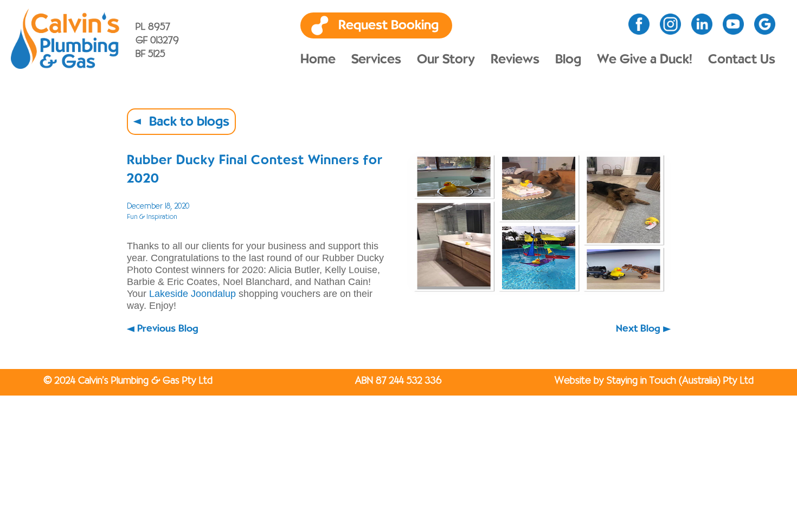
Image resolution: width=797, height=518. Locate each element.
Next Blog (638, 329)
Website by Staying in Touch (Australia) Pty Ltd (654, 381)
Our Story (446, 60)
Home (318, 60)
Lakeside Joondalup (192, 293)
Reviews (515, 60)
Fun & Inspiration (152, 217)
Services (376, 60)
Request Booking (388, 25)
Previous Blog (167, 329)
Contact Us (741, 60)
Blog (568, 60)
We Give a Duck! (644, 60)
